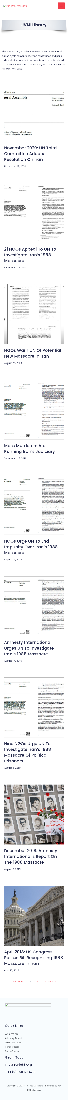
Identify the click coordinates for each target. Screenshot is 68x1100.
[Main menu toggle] (61, 5)
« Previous (18, 981)
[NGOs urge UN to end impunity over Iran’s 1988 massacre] (34, 505)
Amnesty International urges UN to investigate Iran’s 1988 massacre (29, 648)
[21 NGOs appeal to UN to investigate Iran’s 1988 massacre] (34, 213)
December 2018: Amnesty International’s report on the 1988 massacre (30, 856)
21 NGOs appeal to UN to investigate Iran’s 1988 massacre (30, 255)
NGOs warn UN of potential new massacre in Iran (32, 353)
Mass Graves (12, 1051)
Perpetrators (12, 1046)
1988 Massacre (13, 1042)
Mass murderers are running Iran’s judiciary (29, 448)
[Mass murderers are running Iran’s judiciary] (34, 410)
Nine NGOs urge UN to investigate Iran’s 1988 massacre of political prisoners (27, 752)
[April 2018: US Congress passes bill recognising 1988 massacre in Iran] (34, 916)
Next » (52, 981)
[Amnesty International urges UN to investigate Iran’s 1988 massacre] (34, 606)
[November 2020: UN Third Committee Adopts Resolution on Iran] (34, 112)
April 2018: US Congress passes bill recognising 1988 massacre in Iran (33, 957)
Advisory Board (13, 1038)
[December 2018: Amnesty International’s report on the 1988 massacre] (34, 814)
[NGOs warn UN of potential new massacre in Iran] (34, 314)
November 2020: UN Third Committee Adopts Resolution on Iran (30, 153)
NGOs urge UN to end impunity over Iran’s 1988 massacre (31, 547)
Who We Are (11, 1033)
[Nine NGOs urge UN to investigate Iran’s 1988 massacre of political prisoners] (34, 707)
